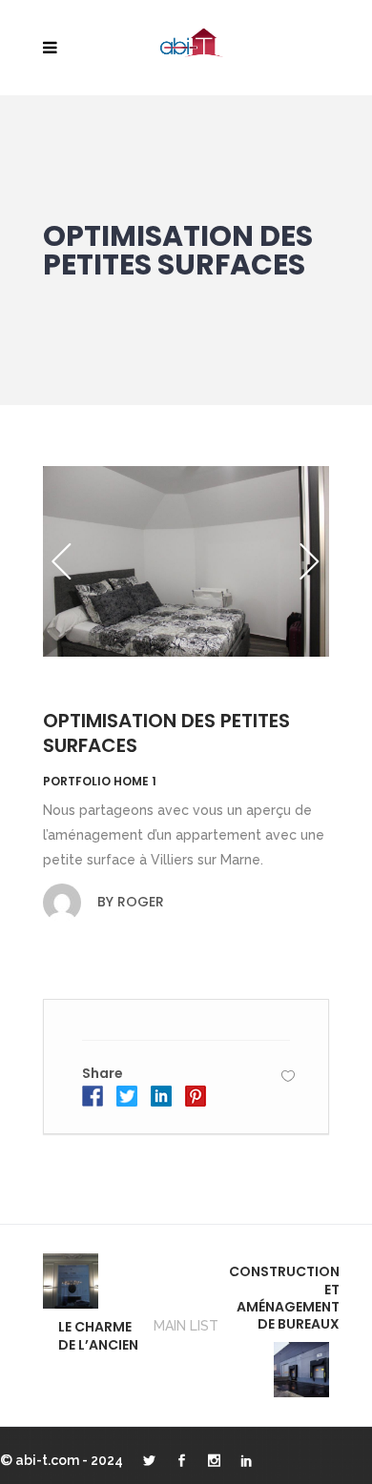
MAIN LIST (186, 1325)
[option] (186, 561)
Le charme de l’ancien (98, 1335)
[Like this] (288, 1075)
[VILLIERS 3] (186, 561)
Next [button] (310, 561)
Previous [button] (62, 561)
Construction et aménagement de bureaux (284, 1297)
